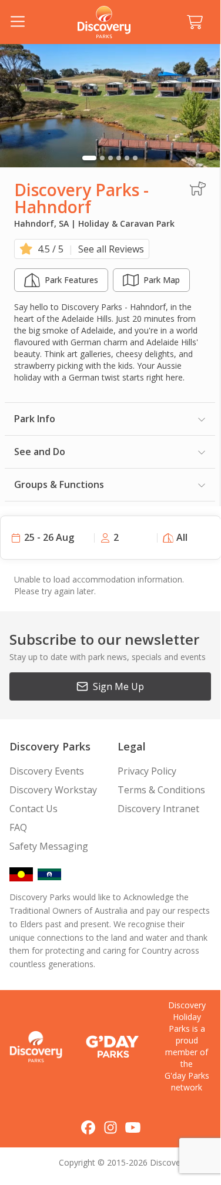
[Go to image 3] (110, 158)
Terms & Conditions (161, 789)
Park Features (71, 279)
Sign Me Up (118, 686)
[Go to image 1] (89, 158)
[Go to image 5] (127, 158)
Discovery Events (46, 771)
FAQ (18, 827)
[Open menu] (17, 22)
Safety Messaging (48, 846)
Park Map (161, 279)
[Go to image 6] (135, 158)
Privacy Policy (147, 771)
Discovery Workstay (53, 789)
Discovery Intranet (158, 808)
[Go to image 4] (118, 158)
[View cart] (194, 22)
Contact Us (33, 808)
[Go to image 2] (102, 158)
